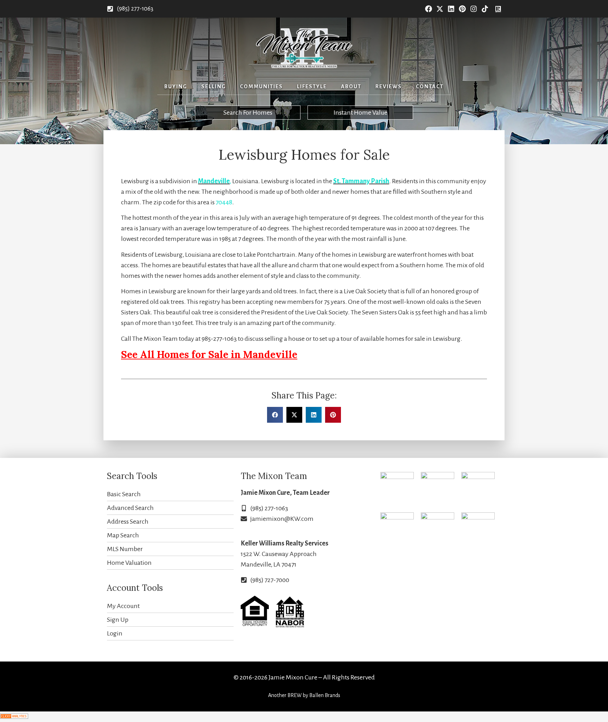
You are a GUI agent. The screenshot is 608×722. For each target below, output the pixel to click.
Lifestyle (312, 86)
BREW (294, 695)
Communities (261, 86)
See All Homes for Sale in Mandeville (209, 354)
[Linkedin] (451, 8)
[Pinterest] (462, 8)
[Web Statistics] (14, 716)
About (351, 86)
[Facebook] (428, 8)
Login (114, 633)
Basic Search (124, 494)
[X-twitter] (439, 8)
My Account (123, 605)
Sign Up (117, 619)
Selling (213, 86)
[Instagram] (473, 8)
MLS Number (125, 548)
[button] (275, 415)
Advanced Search (130, 507)
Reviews (388, 86)
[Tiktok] (484, 8)
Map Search (123, 535)
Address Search (127, 521)
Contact (430, 86)
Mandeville (214, 181)
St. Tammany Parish (361, 181)
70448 (224, 202)
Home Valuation (129, 562)
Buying (175, 86)
